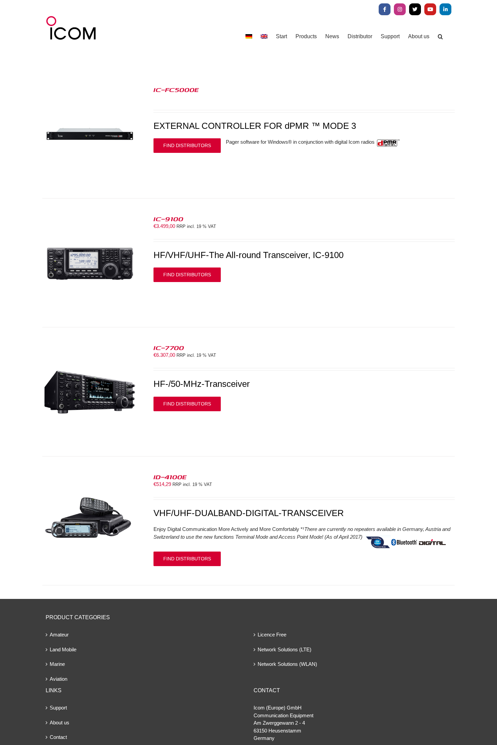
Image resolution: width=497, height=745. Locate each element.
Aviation (58, 679)
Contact (58, 737)
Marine (57, 664)
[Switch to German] (248, 36)
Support (58, 708)
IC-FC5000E (176, 89)
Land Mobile (63, 649)
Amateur (59, 634)
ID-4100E (170, 477)
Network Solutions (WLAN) (287, 664)
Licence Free (272, 634)
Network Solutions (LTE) (284, 649)
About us (59, 722)
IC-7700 (168, 347)
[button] (440, 36)
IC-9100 (168, 219)
